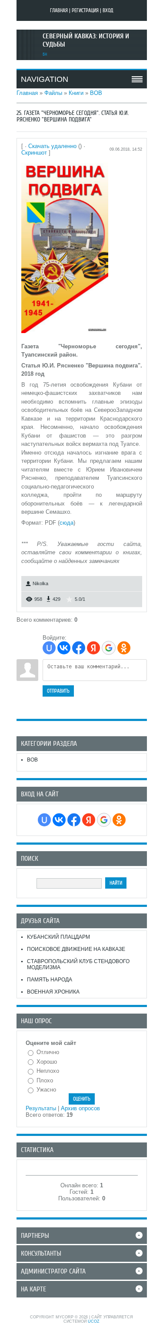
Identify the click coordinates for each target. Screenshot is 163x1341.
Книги (76, 93)
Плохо (45, 1080)
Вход (108, 10)
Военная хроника (53, 992)
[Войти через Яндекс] (93, 647)
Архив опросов (80, 1108)
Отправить (58, 691)
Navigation (44, 79)
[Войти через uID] (49, 647)
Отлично (48, 1052)
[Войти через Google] (109, 648)
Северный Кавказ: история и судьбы (86, 40)
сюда (66, 522)
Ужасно (46, 1089)
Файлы (53, 93)
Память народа (49, 980)
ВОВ (96, 93)
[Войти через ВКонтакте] (63, 647)
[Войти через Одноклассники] (123, 647)
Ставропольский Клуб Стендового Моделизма (78, 964)
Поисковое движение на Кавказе (76, 949)
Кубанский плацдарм (58, 937)
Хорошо (47, 1061)
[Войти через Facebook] (78, 647)
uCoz (94, 1321)
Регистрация (85, 10)
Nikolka (40, 583)
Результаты (41, 1108)
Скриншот (34, 152)
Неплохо (48, 1071)
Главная (59, 10)
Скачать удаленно (52, 146)
